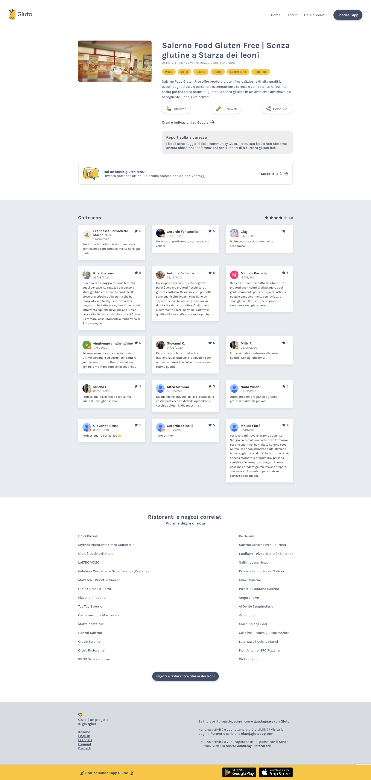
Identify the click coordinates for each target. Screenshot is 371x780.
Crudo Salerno (89, 641)
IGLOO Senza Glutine (94, 659)
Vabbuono (247, 615)
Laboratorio (238, 72)
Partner (216, 734)
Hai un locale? (315, 15)
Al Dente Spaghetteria (256, 606)
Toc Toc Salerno (90, 606)
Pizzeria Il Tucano (91, 598)
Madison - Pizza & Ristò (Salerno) (266, 554)
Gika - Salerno (250, 580)
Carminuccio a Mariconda (98, 615)
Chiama (180, 109)
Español (84, 744)
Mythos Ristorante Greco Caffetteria (106, 545)
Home (275, 15)
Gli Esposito (248, 659)
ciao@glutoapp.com (257, 734)
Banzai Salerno (90, 633)
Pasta (218, 72)
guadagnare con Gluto (271, 721)
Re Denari (246, 536)
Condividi (281, 109)
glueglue (89, 724)
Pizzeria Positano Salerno (259, 589)
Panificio (261, 72)
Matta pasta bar (90, 624)
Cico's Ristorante (91, 650)
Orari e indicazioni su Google (185, 122)
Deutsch (84, 748)
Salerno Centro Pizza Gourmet (262, 545)
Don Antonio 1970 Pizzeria (259, 650)
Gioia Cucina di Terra (94, 589)
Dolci (184, 72)
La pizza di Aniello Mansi (258, 641)
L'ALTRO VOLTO (88, 562)
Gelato (200, 72)
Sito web (230, 109)
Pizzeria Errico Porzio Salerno (262, 571)
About (292, 15)
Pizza (168, 72)
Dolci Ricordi (88, 536)
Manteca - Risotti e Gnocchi (100, 580)
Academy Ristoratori (253, 746)
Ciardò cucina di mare (95, 554)
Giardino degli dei (253, 624)
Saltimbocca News (253, 562)
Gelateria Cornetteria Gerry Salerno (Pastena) (113, 571)
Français (85, 740)
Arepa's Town (249, 598)
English (84, 736)
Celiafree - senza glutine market (264, 633)
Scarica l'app (348, 15)
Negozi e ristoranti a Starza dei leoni (185, 676)
